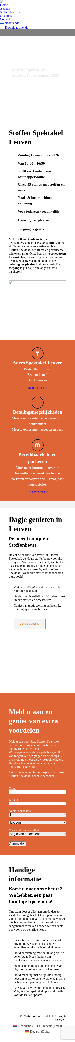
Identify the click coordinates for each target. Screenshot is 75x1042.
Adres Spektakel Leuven (38, 362)
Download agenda (16, 27)
